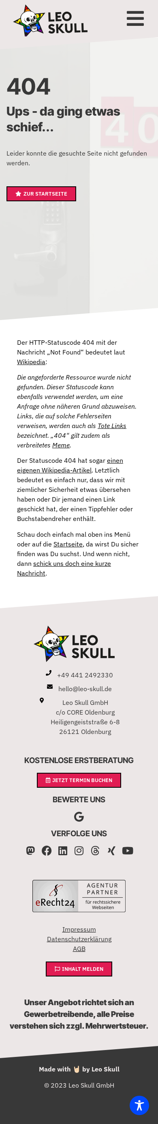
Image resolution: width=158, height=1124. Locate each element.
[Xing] (112, 851)
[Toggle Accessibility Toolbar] (139, 1105)
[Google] (79, 817)
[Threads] (95, 851)
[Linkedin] (63, 851)
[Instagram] (79, 851)
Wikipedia (31, 362)
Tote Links (112, 426)
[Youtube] (128, 851)
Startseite (68, 544)
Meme (61, 445)
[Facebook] (47, 851)
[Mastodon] (31, 851)
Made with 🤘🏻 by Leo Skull (79, 1069)
